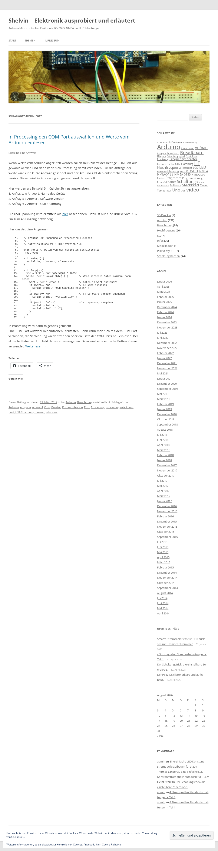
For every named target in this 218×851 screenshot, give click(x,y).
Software (175, 185)
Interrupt (187, 167)
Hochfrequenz (169, 167)
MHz (182, 171)
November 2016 (167, 511)
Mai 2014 (162, 608)
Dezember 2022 (167, 343)
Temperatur (164, 190)
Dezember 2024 (167, 307)
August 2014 (165, 593)
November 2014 (167, 578)
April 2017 (163, 491)
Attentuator (187, 148)
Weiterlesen (35, 346)
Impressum (52, 40)
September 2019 (167, 389)
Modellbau (164, 246)
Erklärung (163, 159)
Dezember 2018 (167, 414)
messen (161, 171)
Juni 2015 (162, 547)
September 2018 (167, 424)
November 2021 (167, 368)
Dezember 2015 (167, 521)
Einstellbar (191, 156)
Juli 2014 (162, 598)
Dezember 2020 (167, 384)
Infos (160, 241)
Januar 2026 (164, 281)
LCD (195, 168)
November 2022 (167, 348)
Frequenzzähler (165, 164)
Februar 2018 (165, 455)
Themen (30, 40)
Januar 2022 (164, 358)
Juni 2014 (162, 603)
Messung (173, 171)
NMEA (203, 171)
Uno (176, 190)
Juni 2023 (162, 338)
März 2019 (163, 399)
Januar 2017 (164, 501)
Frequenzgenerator (183, 159)
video (192, 189)
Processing (98, 407)
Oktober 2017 (165, 475)
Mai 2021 (162, 373)
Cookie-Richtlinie (112, 844)
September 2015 (167, 537)
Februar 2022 (165, 353)
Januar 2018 (164, 460)
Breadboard (192, 152)
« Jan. (160, 736)
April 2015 (163, 557)
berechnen (173, 153)
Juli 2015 (162, 542)
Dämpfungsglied (176, 156)
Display (161, 156)
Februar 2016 (165, 516)
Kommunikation (72, 407)
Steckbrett (190, 185)
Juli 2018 (162, 435)
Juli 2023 (162, 332)
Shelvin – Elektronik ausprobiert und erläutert (72, 20)
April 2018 (163, 445)
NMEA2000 (198, 174)
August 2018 (165, 429)
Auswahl (37, 407)
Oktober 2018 (165, 419)
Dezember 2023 (167, 322)
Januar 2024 (164, 317)
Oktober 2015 (165, 532)
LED (202, 167)
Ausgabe (25, 407)
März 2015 (163, 562)
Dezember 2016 (167, 506)
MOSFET (191, 171)
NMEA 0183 (182, 174)
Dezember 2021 (167, 363)
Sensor (200, 182)
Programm (173, 178)
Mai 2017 (162, 486)
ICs (159, 235)
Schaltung (186, 181)
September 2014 (167, 588)
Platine (161, 178)
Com (47, 407)
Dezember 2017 (167, 465)
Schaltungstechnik (168, 256)
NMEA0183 (165, 174)
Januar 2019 (164, 409)
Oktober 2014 (165, 583)
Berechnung (84, 402)
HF (197, 163)
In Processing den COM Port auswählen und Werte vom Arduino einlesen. (69, 139)
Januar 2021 (164, 378)
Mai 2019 (162, 394)
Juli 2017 (162, 481)
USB (183, 190)
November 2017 (167, 470)
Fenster (56, 407)
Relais (160, 182)
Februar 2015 (165, 567)
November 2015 (167, 526)
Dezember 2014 (167, 572)
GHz (177, 164)
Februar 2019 (165, 404)
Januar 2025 (164, 302)
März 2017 (163, 496)
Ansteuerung (190, 142)
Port (87, 407)
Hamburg (187, 164)
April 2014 (163, 613)
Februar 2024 (165, 312)
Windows (51, 412)
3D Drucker (164, 215)
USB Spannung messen (29, 412)
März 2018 (163, 450)
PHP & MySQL (166, 251)
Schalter (170, 182)
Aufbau (201, 147)
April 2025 (163, 286)
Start (12, 40)
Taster (204, 185)
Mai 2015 (162, 552)
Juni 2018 (162, 440)
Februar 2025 (165, 297)
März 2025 (163, 292)
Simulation (163, 185)
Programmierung (192, 178)
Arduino (71, 402)
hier (65, 214)
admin (161, 761)
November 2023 (167, 327)
